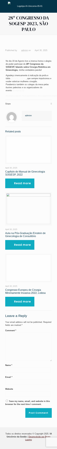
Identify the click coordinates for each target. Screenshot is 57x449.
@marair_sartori (18, 78)
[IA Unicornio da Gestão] (28, 6)
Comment (10, 330)
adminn (24, 50)
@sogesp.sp (18, 90)
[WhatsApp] (26, 444)
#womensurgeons (14, 96)
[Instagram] (30, 444)
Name (8, 365)
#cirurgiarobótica (29, 96)
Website (9, 389)
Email (8, 377)
